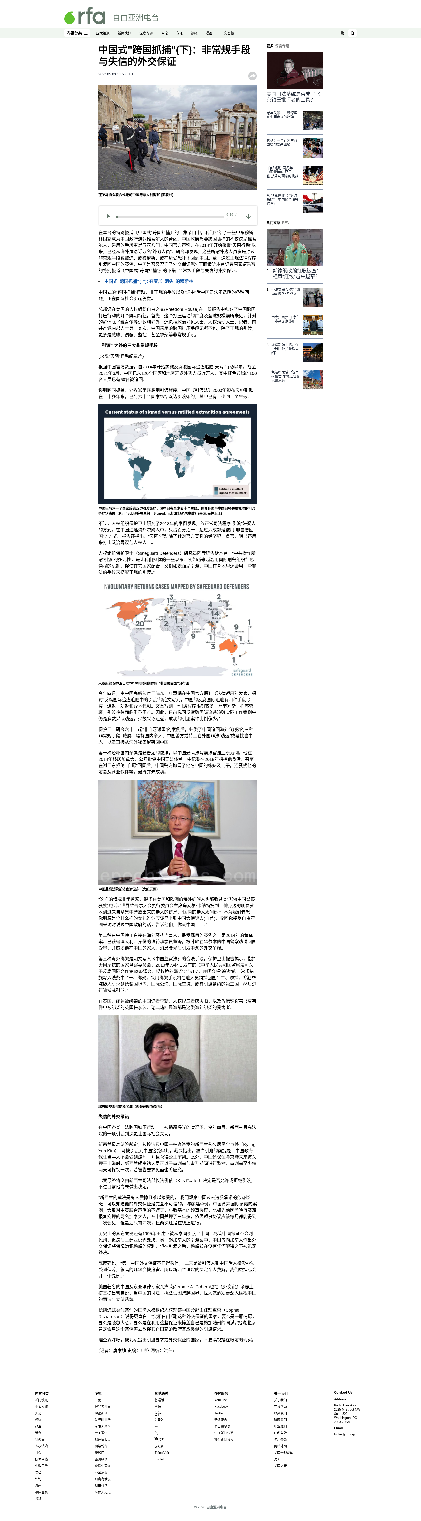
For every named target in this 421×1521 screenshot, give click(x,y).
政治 (38, 1426)
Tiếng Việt (162, 1452)
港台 (38, 1433)
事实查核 (227, 33)
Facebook (221, 1406)
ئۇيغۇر (159, 1446)
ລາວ (157, 1426)
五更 (98, 1400)
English (160, 1459)
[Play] (110, 217)
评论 (164, 33)
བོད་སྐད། (159, 1439)
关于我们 (280, 1400)
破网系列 (280, 1420)
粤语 (158, 1406)
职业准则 (280, 1426)
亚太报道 (103, 33)
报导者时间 (103, 1406)
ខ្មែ (156, 1433)
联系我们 (280, 1413)
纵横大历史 (103, 1492)
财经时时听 (103, 1420)
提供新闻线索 (223, 1439)
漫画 (209, 33)
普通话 (159, 1400)
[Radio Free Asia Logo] (111, 15)
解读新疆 (101, 1413)
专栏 (179, 33)
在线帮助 (280, 1406)
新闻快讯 (124, 33)
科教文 (40, 1439)
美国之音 (280, 1466)
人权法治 (41, 1446)
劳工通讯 (101, 1433)
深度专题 (146, 33)
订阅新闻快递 (223, 1433)
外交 (38, 1413)
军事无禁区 (103, 1426)
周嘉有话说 (103, 1479)
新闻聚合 (220, 1420)
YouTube (220, 1400)
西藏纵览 (101, 1459)
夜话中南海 (103, 1466)
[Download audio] (248, 216)
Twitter (219, 1413)
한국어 (159, 1420)
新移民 (99, 1452)
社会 (38, 1452)
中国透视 (101, 1472)
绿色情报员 (103, 1439)
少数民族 (41, 1466)
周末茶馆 (101, 1485)
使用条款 (280, 1439)
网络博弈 (101, 1446)
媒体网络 (41, 1459)
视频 (194, 33)
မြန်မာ (159, 1413)
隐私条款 (280, 1433)
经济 (38, 1420)
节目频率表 (222, 1426)
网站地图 (280, 1446)
